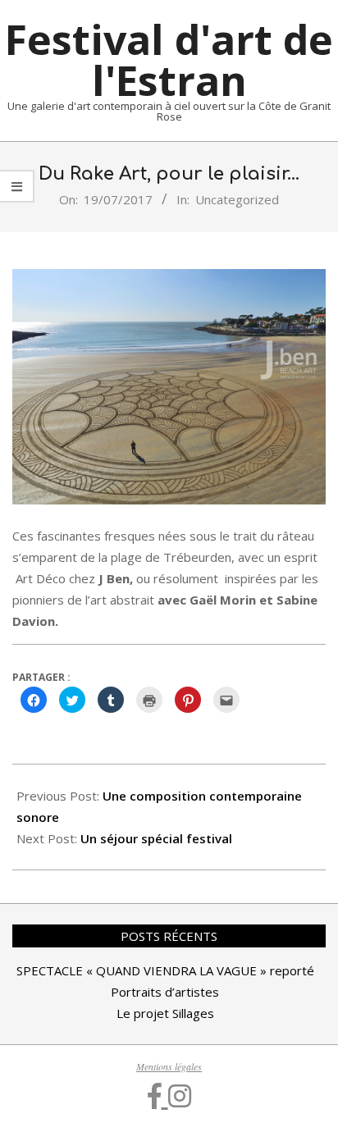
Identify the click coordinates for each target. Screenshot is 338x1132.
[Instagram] (179, 1095)
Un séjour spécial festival (156, 838)
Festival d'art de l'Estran (169, 59)
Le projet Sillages (165, 1013)
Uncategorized (237, 199)
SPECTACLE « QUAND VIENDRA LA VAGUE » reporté (165, 970)
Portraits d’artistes (165, 992)
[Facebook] (158, 1095)
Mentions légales (169, 1066)
